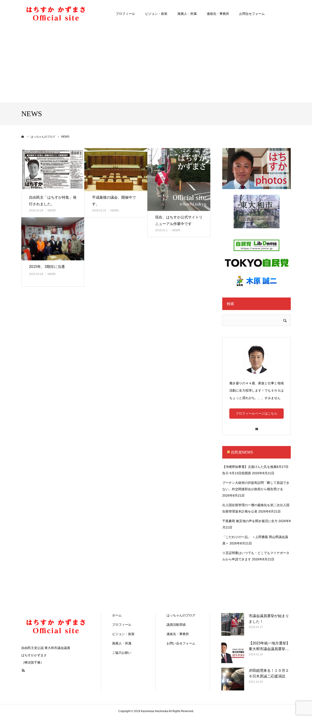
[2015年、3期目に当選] (52, 238)
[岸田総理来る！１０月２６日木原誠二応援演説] (232, 679)
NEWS (52, 210)
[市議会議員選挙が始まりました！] (232, 624)
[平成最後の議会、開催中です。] (115, 169)
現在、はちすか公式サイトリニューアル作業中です (179, 220)
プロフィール (125, 13)
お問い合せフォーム (181, 643)
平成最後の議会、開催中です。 (114, 200)
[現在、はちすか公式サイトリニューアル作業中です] (178, 179)
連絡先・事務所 (218, 13)
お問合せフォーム (252, 13)
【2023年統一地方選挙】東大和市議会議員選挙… (269, 646)
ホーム (117, 615)
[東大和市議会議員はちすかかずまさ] (55, 13)
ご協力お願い (121, 652)
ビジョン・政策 (156, 13)
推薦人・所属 (187, 13)
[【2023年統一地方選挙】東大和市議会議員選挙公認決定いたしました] (232, 651)
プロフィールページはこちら (256, 413)
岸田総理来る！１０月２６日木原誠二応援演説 (269, 673)
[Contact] (256, 427)
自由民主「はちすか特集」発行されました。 (53, 200)
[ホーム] (22, 137)
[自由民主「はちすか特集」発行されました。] (52, 169)
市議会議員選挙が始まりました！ (269, 619)
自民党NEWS (242, 452)
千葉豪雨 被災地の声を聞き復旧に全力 (250, 521)
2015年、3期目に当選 (47, 267)
